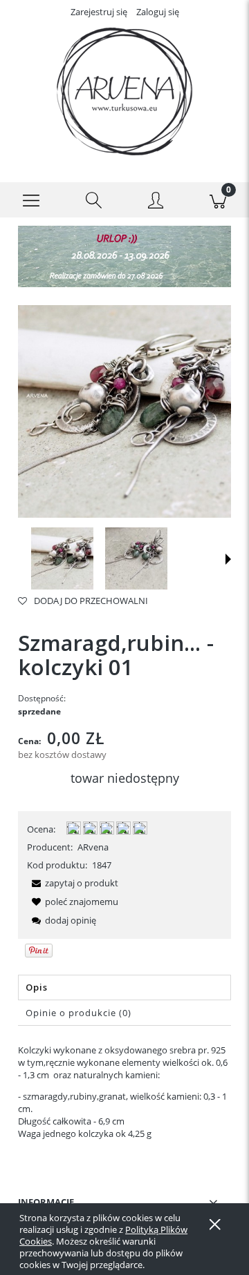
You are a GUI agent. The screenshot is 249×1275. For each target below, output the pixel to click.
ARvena (93, 847)
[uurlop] (124, 255)
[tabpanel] (124, 1092)
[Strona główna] (124, 91)
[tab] (124, 987)
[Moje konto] (155, 202)
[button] (31, 200)
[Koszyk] (218, 200)
